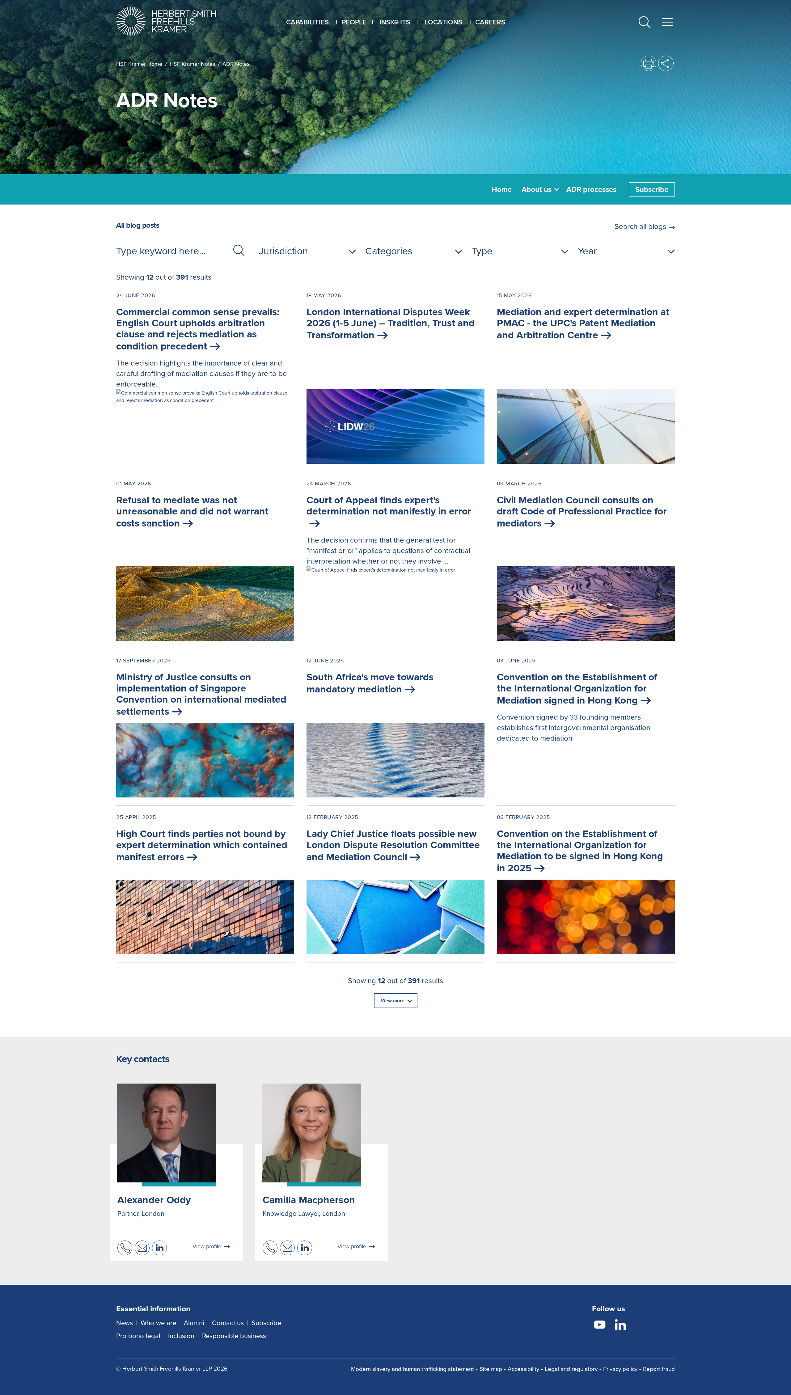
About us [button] (537, 189)
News (124, 1323)
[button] (644, 23)
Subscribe (651, 189)
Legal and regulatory (571, 1368)
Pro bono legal (138, 1336)
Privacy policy (620, 1368)
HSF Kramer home (139, 64)
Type (482, 250)
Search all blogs (640, 226)
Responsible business (234, 1336)
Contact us (228, 1323)
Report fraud (659, 1368)
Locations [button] (443, 22)
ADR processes (591, 189)
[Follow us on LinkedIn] (620, 1325)
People (354, 22)
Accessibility (523, 1368)
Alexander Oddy (154, 1199)
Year (587, 250)
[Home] (173, 21)
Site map (491, 1368)
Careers (490, 22)
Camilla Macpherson (309, 1199)
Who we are (158, 1323)
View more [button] (392, 1000)
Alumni (194, 1323)
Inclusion (181, 1336)
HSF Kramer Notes (192, 64)
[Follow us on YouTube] (599, 1325)
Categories (388, 250)
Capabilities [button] (307, 22)
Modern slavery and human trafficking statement (412, 1368)
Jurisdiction (283, 250)
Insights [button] (394, 22)
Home (502, 189)
